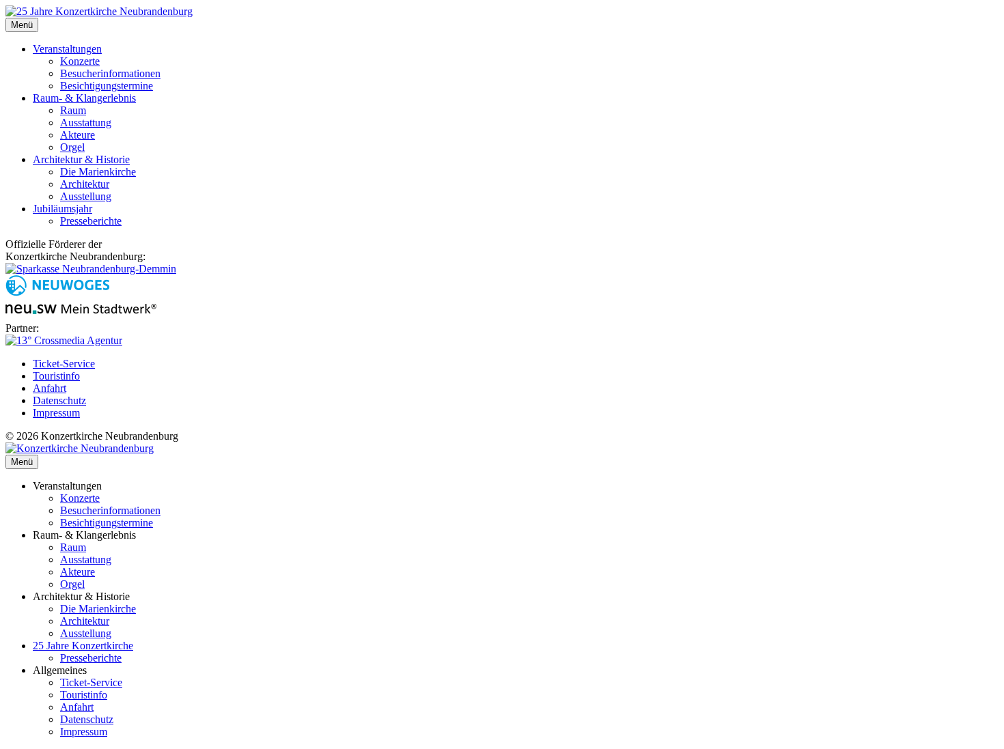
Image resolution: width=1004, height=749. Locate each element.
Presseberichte (91, 221)
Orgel (72, 147)
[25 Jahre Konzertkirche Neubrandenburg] (99, 11)
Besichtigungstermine (106, 85)
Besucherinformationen (110, 73)
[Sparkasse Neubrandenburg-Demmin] (90, 268)
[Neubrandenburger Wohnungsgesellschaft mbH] (57, 292)
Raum (73, 110)
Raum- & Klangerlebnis (84, 98)
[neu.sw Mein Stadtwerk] (80, 316)
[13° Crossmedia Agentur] (63, 340)
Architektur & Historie (81, 159)
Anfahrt (49, 388)
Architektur (84, 184)
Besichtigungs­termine (106, 522)
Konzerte (80, 61)
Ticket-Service (64, 363)
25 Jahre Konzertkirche (83, 645)
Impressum (56, 413)
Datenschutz (59, 400)
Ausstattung (85, 122)
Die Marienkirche (98, 172)
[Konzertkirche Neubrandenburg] (79, 448)
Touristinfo (56, 376)
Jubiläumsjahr (62, 208)
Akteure (77, 135)
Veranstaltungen (67, 49)
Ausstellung (85, 196)
